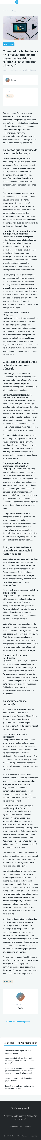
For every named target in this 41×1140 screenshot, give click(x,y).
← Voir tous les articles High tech (16, 1022)
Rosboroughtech (20, 1108)
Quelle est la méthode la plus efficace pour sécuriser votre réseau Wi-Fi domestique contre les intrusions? (20, 1070)
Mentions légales (16, 1127)
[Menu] (24, 2)
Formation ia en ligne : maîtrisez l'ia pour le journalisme (19, 1087)
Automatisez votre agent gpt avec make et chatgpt (18, 1051)
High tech (13, 11)
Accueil (5, 11)
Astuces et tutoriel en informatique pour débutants (19, 1079)
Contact (28, 1127)
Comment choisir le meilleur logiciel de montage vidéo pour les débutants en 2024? (20, 1060)
